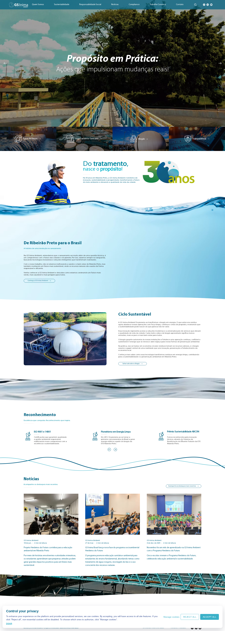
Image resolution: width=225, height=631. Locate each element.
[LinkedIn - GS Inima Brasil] (207, 5)
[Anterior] (109, 449)
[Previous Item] (5, 63)
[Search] (195, 5)
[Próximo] (115, 449)
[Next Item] (219, 63)
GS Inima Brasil (54, 628)
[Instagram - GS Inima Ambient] (204, 5)
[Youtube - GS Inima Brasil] (211, 5)
